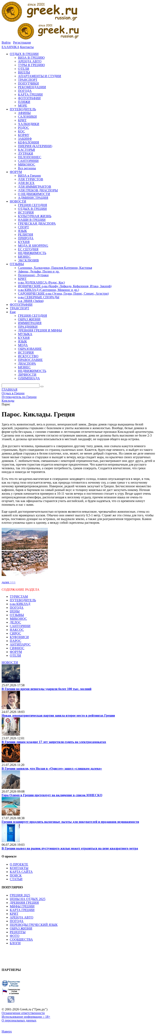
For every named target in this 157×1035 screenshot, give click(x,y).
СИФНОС (17, 648)
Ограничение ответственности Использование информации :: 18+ (26, 1014)
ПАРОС (15, 640)
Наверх (7, 1031)
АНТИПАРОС (20, 644)
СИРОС (15, 633)
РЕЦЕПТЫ (18, 932)
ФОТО (14, 936)
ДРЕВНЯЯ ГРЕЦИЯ (24, 902)
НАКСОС (17, 629)
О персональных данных (19, 1020)
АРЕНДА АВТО (21, 917)
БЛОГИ (15, 943)
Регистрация (22, 42)
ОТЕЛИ (15, 655)
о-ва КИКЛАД (20, 604)
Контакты (27, 47)
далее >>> (9, 582)
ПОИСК (16, 875)
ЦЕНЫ (15, 611)
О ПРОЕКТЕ (19, 864)
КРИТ (14, 913)
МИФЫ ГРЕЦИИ (22, 906)
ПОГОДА (17, 607)
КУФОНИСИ (19, 637)
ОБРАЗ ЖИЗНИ (21, 928)
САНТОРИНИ (20, 626)
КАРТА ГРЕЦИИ (22, 910)
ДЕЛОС (15, 622)
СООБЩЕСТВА (21, 939)
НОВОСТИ (10, 662)
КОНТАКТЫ (19, 868)
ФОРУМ (16, 652)
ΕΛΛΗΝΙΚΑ (10, 47)
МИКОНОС (18, 618)
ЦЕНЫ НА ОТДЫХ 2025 (27, 899)
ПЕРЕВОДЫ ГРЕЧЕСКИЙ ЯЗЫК (34, 924)
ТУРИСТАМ (19, 596)
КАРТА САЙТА (21, 871)
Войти (6, 42)
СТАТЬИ (16, 879)
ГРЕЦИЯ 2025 (20, 895)
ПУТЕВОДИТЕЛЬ (23, 600)
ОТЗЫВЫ (17, 615)
